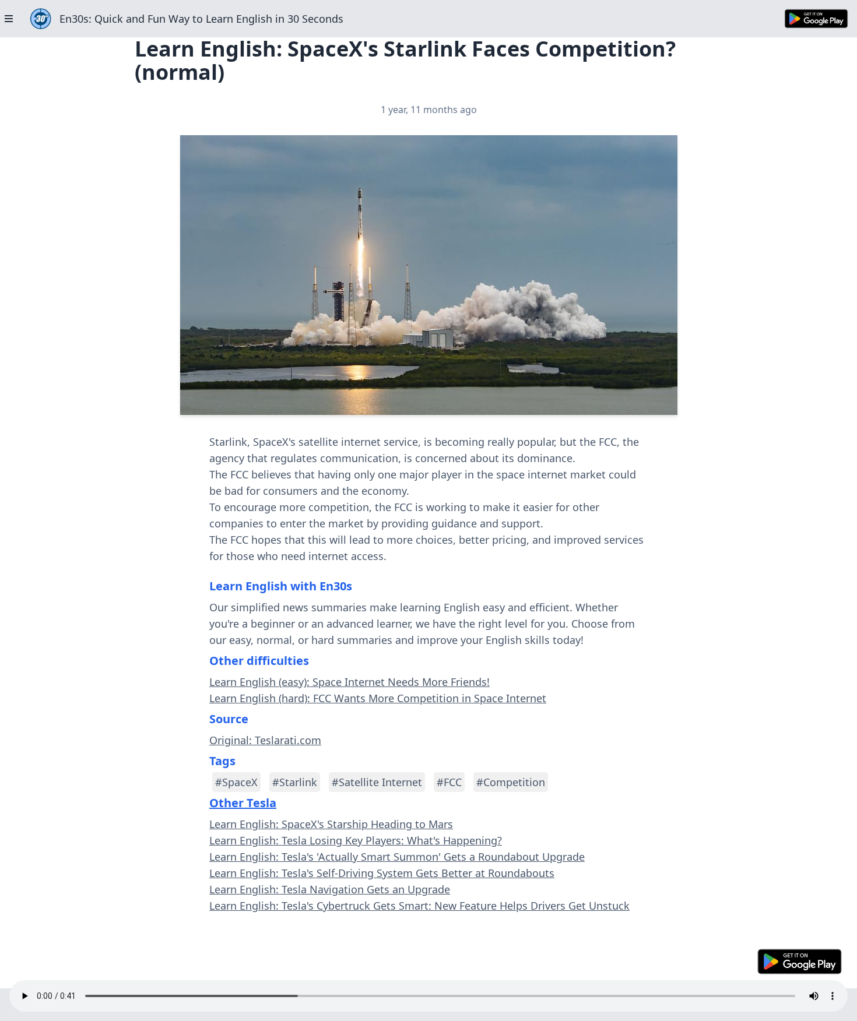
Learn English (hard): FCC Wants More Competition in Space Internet (377, 698)
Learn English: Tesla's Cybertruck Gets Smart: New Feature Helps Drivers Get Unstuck (419, 906)
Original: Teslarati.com (265, 740)
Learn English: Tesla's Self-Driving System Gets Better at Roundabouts (381, 873)
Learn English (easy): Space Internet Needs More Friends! (349, 682)
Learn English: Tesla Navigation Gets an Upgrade (329, 889)
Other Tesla (242, 803)
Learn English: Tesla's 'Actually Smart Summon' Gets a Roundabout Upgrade (397, 857)
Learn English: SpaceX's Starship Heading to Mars (331, 824)
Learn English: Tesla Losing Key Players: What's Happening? (355, 840)
